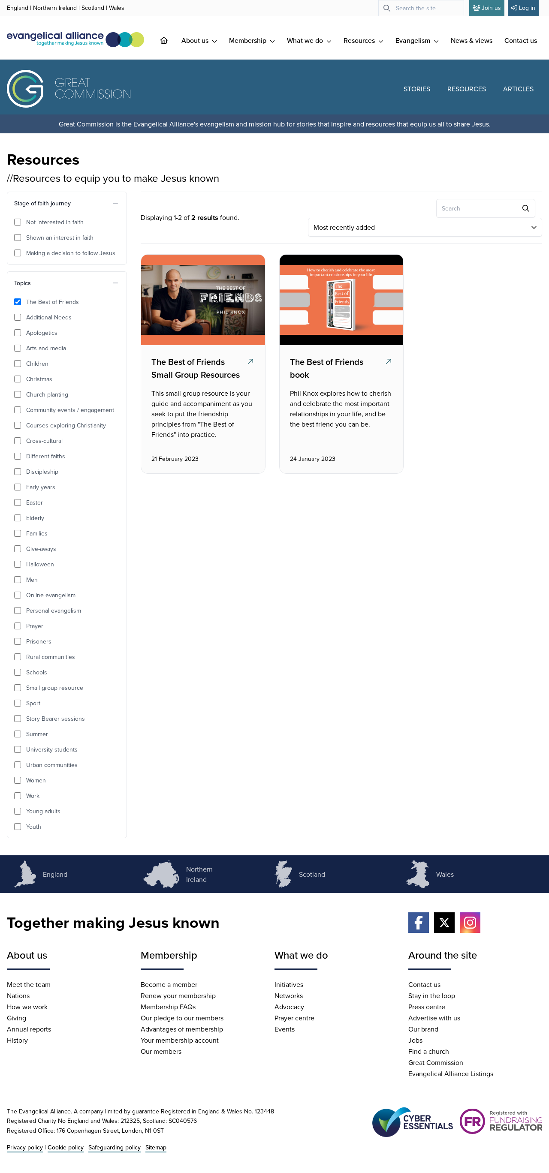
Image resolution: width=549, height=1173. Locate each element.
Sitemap (155, 1147)
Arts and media (46, 348)
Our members (161, 1051)
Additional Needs (49, 317)
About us (195, 40)
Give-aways (41, 548)
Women (36, 780)
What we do (306, 40)
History (17, 1040)
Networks (288, 995)
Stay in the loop (431, 995)
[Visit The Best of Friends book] (340, 299)
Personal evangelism (53, 610)
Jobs (415, 1040)
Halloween (40, 564)
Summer (37, 734)
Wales (116, 7)
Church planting (47, 394)
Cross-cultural (44, 440)
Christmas (39, 379)
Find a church (428, 1051)
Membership (248, 40)
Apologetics (41, 332)
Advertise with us (434, 1018)
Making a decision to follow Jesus (70, 253)
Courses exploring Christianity (66, 425)
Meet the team (29, 984)
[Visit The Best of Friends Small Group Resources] (202, 299)
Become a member (169, 984)
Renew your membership (178, 995)
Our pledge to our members (182, 1018)
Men (32, 579)
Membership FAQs (168, 1006)
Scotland (92, 7)
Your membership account (180, 1040)
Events (284, 1029)
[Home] (170, 40)
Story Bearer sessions (55, 718)
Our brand (423, 1029)
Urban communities (52, 765)
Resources (360, 40)
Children (37, 363)
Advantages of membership (182, 1029)
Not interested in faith (55, 222)
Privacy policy (25, 1147)
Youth (33, 826)
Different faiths (45, 456)
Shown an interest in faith (60, 237)
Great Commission (435, 1062)
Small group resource (54, 687)
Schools (36, 672)
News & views (471, 40)
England (17, 7)
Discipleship (42, 471)
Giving (16, 1018)
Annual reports (29, 1029)
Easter (34, 502)
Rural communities (50, 657)
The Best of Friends (52, 302)
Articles (518, 88)
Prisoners (38, 641)
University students (52, 749)
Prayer (34, 626)
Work (32, 795)
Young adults (43, 811)
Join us (491, 7)
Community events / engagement (70, 410)
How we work (27, 1006)
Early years (40, 487)
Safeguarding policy (114, 1147)
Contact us (520, 40)
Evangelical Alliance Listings (450, 1073)
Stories (417, 88)
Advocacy (289, 1006)
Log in (527, 7)
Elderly (35, 518)
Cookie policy (66, 1147)
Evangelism (413, 40)
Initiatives (288, 984)
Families (37, 533)
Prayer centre (294, 1018)
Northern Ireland (55, 7)
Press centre (426, 1006)
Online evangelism (50, 595)
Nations (18, 995)
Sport (33, 703)
